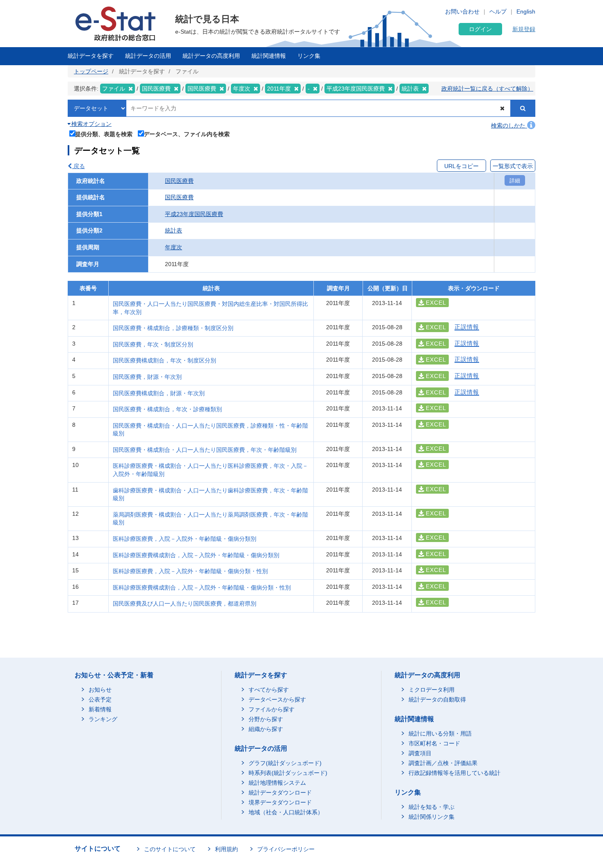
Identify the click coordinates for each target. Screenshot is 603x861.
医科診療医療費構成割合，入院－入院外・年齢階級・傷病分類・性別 (202, 587)
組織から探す (266, 729)
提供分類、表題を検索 (103, 134)
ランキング (103, 719)
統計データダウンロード (280, 792)
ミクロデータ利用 (432, 689)
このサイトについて (170, 849)
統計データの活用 (148, 55)
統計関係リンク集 (432, 817)
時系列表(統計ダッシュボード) (288, 773)
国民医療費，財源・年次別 (147, 377)
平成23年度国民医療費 (194, 214)
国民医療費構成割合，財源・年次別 (159, 393)
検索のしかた (509, 125)
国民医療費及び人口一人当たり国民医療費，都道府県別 (184, 603)
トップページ (91, 71)
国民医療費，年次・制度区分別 (153, 344)
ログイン (480, 29)
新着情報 (100, 709)
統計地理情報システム (277, 783)
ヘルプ (498, 11)
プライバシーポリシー (286, 849)
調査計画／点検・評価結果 (443, 763)
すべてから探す (269, 689)
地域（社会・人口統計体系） (286, 812)
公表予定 (100, 699)
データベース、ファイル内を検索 (187, 134)
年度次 (173, 247)
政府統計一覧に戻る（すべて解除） (487, 88)
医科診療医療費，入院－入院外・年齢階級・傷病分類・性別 (190, 571)
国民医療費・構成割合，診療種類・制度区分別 (173, 328)
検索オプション (91, 124)
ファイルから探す (272, 709)
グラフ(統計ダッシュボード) (285, 763)
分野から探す (266, 719)
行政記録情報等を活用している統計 (454, 773)
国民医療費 (179, 181)
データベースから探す (277, 699)
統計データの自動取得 (437, 699)
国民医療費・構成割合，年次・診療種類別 (167, 409)
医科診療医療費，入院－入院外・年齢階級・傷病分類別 (184, 538)
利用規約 (226, 849)
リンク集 (308, 55)
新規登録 (523, 29)
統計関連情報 (268, 55)
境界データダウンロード (280, 802)
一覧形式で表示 (513, 166)
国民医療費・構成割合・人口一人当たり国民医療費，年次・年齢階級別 (205, 449)
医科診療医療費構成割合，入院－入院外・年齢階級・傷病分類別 (196, 555)
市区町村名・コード (434, 743)
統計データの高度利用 (211, 55)
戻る (78, 166)
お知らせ (100, 689)
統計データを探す (91, 55)
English (525, 11)
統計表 (173, 230)
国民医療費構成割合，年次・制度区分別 (164, 360)
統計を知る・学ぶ (432, 807)
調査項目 (420, 753)
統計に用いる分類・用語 (440, 733)
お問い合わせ (462, 11)
